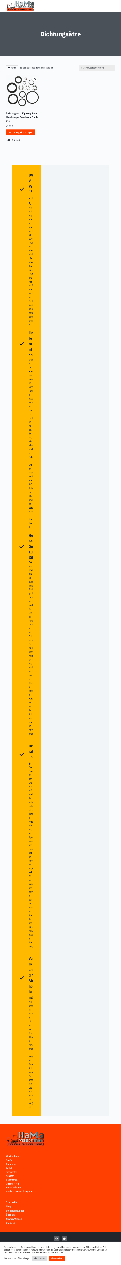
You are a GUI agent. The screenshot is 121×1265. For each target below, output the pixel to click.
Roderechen (12, 1179)
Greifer (9, 1160)
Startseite (11, 1202)
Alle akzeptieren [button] (57, 1258)
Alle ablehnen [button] (39, 1258)
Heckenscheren (13, 1187)
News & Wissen (14, 1218)
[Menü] (113, 6)
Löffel (9, 1168)
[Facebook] (56, 1238)
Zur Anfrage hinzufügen (20, 132)
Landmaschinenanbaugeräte (19, 1191)
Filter (13, 68)
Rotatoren (11, 1164)
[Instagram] (64, 1238)
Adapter (10, 1175)
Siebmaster (11, 1172)
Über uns (10, 1214)
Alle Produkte (12, 1156)
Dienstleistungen (15, 1210)
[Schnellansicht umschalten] (34, 79)
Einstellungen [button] (24, 1258)
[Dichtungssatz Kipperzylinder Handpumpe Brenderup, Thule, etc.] (22, 91)
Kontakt (10, 1223)
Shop (8, 1206)
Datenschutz (10, 1258)
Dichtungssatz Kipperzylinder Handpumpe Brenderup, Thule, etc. (22, 117)
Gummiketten (12, 1183)
